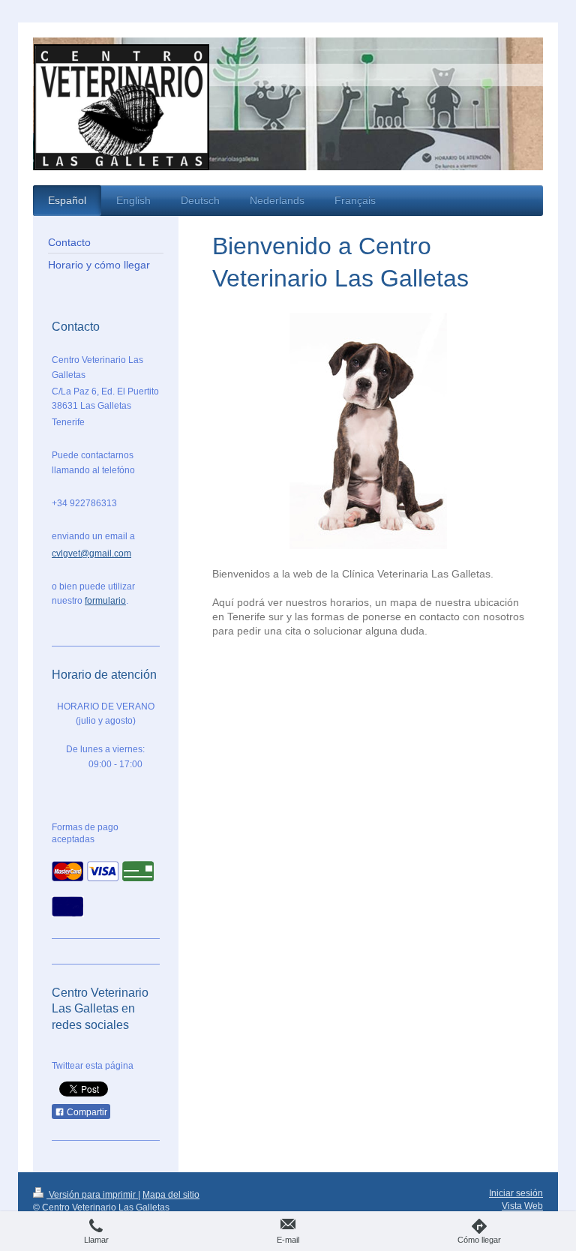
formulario (105, 601)
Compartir (85, 1112)
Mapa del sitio (171, 1195)
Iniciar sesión (516, 1193)
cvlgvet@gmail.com (91, 553)
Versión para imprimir (92, 1195)
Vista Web (522, 1206)
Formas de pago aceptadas (85, 833)
